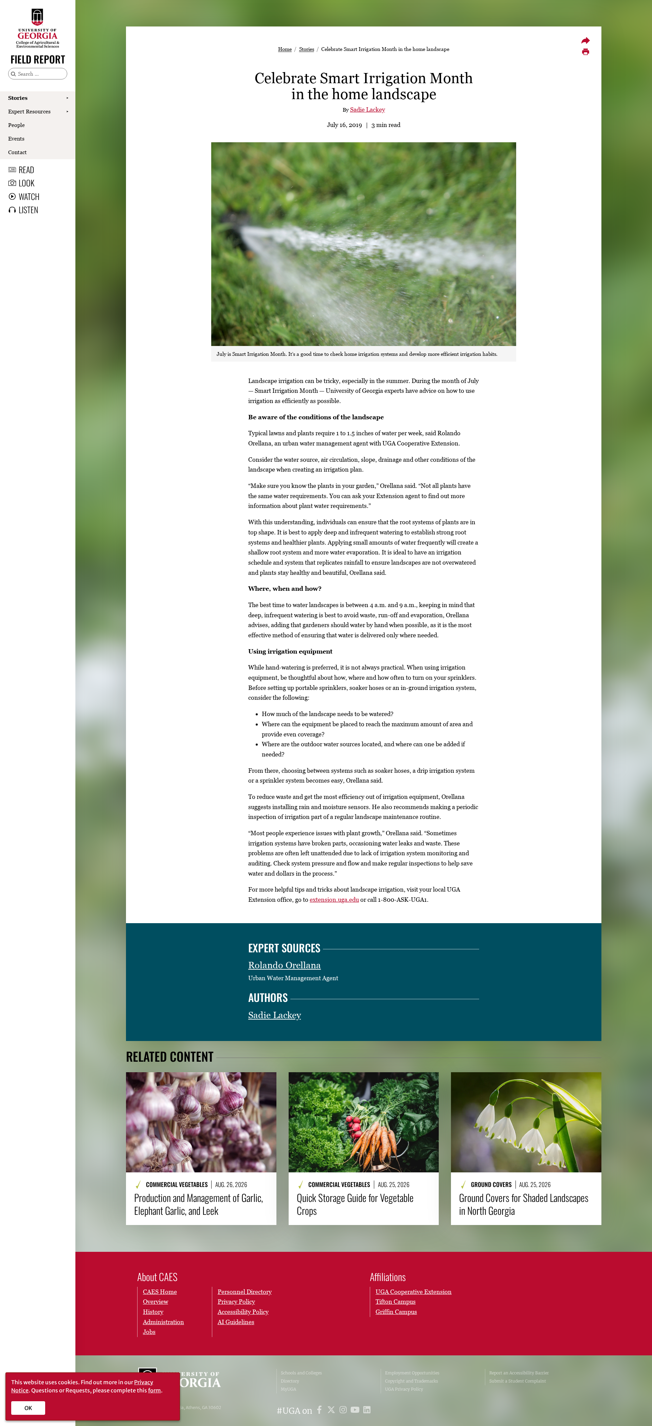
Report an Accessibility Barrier (519, 1372)
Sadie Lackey (367, 109)
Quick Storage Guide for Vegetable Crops (355, 1204)
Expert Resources (29, 111)
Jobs (149, 1331)
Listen (28, 209)
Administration (163, 1322)
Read (26, 169)
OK (28, 1408)
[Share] (585, 40)
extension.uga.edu (334, 899)
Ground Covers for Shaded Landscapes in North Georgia (523, 1204)
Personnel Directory (245, 1291)
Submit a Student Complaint (517, 1381)
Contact (17, 152)
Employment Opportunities (412, 1372)
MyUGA (288, 1389)
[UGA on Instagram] (344, 1411)
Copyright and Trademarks (411, 1381)
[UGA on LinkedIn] (367, 1411)
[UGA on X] (332, 1411)
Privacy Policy (236, 1301)
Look (26, 183)
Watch (29, 196)
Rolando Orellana (284, 965)
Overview (155, 1301)
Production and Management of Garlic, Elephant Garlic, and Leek (198, 1204)
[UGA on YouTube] (356, 1411)
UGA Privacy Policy (404, 1389)
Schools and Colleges (301, 1372)
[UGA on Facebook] (320, 1411)
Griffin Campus (396, 1311)
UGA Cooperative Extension (414, 1291)
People (16, 125)
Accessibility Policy (243, 1311)
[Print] (585, 52)
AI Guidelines (236, 1322)
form (154, 1390)
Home (285, 49)
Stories (18, 98)
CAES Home (160, 1291)
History (153, 1311)
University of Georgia (189, 1381)
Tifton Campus (396, 1301)
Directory (290, 1381)
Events (16, 138)
